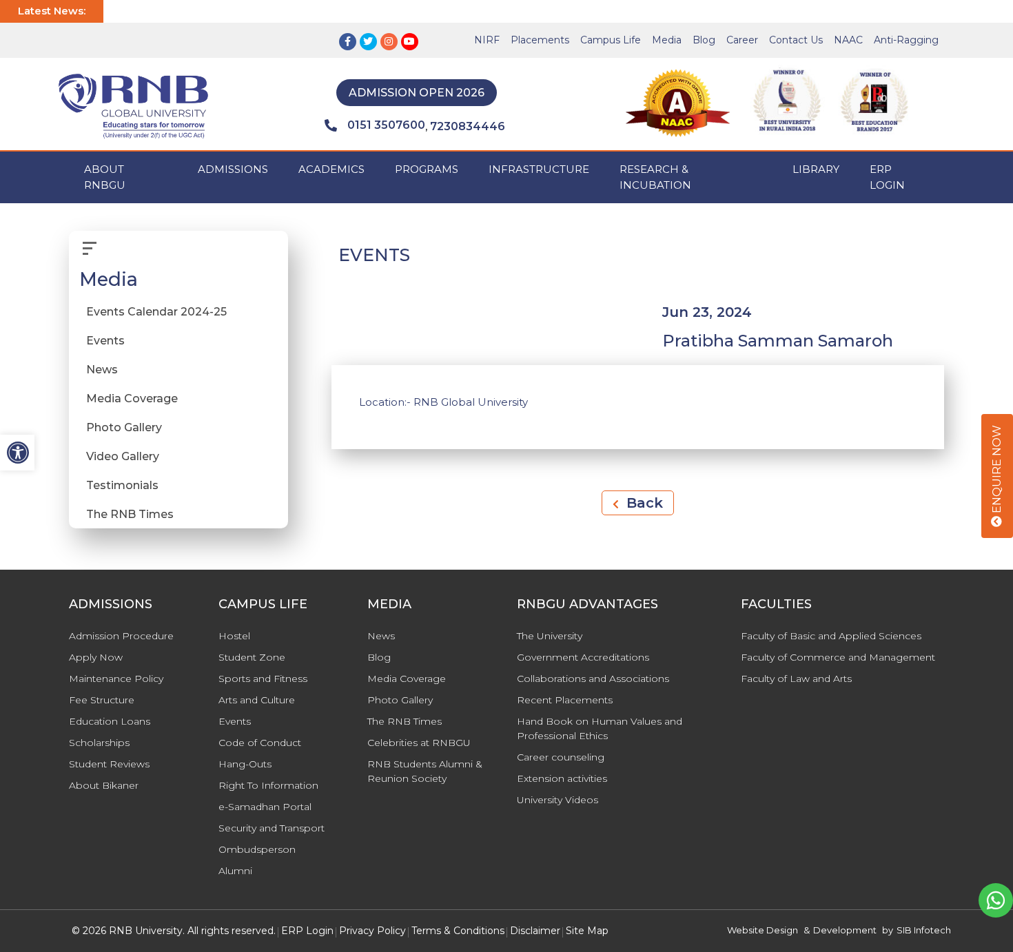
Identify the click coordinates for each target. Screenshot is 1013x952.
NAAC (848, 40)
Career (742, 40)
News (102, 369)
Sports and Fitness (262, 678)
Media (667, 40)
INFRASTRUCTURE (539, 169)
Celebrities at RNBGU (419, 742)
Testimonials (122, 485)
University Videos (557, 800)
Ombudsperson (257, 849)
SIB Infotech (924, 929)
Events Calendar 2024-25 (156, 311)
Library (815, 169)
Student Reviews (109, 764)
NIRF (487, 40)
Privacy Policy (372, 930)
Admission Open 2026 (416, 92)
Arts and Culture (256, 700)
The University (549, 636)
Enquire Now (996, 470)
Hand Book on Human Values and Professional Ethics (599, 728)
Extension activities (562, 778)
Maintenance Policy (116, 678)
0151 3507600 (386, 125)
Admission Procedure (121, 636)
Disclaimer (535, 930)
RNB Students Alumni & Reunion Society (424, 771)
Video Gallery (122, 456)
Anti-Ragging (906, 40)
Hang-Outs (245, 764)
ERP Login (887, 177)
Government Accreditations (583, 657)
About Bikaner (104, 785)
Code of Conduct (259, 742)
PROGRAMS (426, 169)
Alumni (235, 871)
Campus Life (610, 40)
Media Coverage (132, 398)
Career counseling (560, 757)
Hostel (234, 636)
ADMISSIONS (233, 169)
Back (642, 503)
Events (105, 340)
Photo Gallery (124, 427)
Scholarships (99, 742)
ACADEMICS (331, 169)
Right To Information (268, 785)
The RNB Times (130, 514)
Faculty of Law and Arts (796, 678)
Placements (540, 40)
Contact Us (796, 40)
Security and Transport (271, 828)
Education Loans (109, 721)
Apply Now (96, 657)
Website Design (762, 929)
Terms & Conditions (457, 930)
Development (845, 929)
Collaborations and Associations (593, 678)
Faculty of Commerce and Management (838, 657)
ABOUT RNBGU (104, 177)
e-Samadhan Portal (264, 806)
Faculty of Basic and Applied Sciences (831, 636)
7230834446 (467, 126)
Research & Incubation (655, 177)
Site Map (587, 930)
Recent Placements (565, 700)
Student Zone (251, 657)
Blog (704, 40)
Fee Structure (101, 700)
